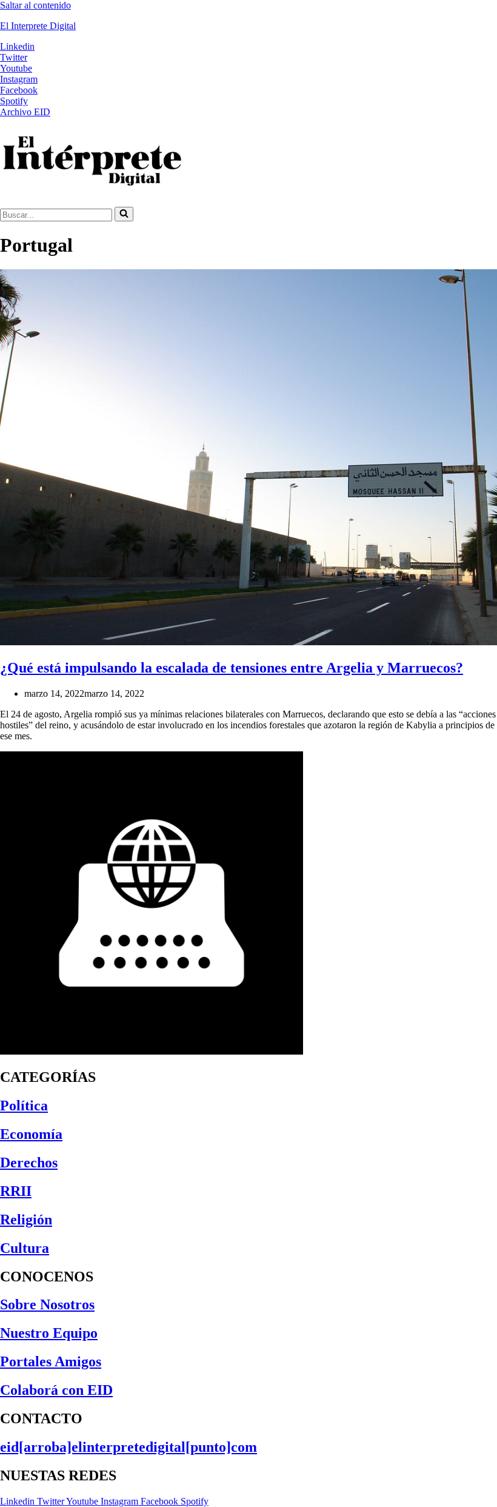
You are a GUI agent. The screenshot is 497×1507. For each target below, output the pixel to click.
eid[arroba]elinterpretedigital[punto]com (128, 1447)
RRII (16, 1191)
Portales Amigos (50, 1361)
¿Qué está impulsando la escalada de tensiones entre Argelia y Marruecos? (231, 668)
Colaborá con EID (56, 1390)
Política (24, 1105)
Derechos (29, 1162)
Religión (26, 1219)
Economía (31, 1134)
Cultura (24, 1248)
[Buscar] (124, 214)
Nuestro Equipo (49, 1333)
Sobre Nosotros (47, 1304)
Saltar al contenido (35, 5)
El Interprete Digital (38, 26)
